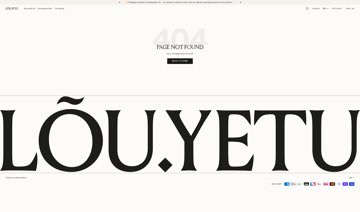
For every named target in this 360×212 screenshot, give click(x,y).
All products (29, 8)
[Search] (307, 8)
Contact (316, 8)
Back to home (180, 61)
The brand (59, 8)
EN (350, 178)
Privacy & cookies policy (16, 178)
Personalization (45, 8)
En (324, 8)
